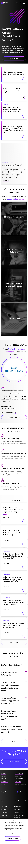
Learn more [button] (14, 58)
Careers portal (19, 778)
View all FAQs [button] (14, 741)
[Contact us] (20, 3)
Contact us (18, 781)
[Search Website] (17, 3)
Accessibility (4, 809)
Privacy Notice (17, 806)
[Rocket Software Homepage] (4, 3)
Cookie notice (17, 809)
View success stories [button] (14, 417)
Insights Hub (4, 781)
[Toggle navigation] (24, 3)
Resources (4, 776)
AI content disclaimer (20, 784)
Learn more (6, 180)
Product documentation (5, 785)
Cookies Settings (8, 833)
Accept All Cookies (12, 838)
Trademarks (4, 815)
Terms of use (4, 812)
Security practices (18, 812)
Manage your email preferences (19, 816)
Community (18, 776)
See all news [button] (14, 643)
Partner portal (19, 773)
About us (3, 773)
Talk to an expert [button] (14, 761)
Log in (22, 792)
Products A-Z (4, 778)
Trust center (4, 806)
